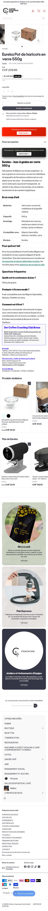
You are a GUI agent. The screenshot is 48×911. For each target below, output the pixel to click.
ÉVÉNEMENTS (7, 820)
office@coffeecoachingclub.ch (20, 353)
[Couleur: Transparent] (4, 416)
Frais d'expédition (18, 96)
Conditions (6, 835)
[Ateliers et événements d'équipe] (24, 650)
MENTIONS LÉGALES (10, 844)
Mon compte (7, 855)
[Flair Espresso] (24, 588)
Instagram (6, 371)
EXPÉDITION (7, 846)
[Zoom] (38, 40)
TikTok (23, 371)
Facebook (16, 371)
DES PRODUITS (8, 823)
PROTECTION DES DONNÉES (13, 832)
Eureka (14, 439)
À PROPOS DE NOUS (10, 815)
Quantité (5, 87)
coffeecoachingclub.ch (18, 355)
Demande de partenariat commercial (16, 852)
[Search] (43, 18)
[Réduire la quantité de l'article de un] (4, 91)
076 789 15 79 (14, 351)
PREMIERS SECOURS (10, 841)
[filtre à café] (24, 524)
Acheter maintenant (24, 108)
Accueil (4, 49)
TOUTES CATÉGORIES (10, 826)
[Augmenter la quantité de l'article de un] (12, 91)
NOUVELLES (7, 817)
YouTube (30, 371)
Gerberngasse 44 (14, 361)
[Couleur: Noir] (8, 416)
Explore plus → (24, 133)
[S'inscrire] (35, 706)
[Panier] (38, 10)
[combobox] (24, 18)
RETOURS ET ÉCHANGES (12, 838)
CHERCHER (6, 829)
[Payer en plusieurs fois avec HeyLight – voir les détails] (22, 76)
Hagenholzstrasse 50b (17, 363)
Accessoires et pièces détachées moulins (21, 261)
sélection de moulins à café (32, 264)
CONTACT (6, 849)
